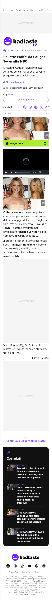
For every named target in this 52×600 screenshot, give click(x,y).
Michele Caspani (15, 82)
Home (10, 50)
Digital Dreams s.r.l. (37, 576)
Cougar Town (16, 143)
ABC (5, 113)
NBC (10, 113)
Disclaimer (39, 572)
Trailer (20, 528)
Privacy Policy (14, 572)
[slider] (23, 172)
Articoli (20, 50)
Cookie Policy (27, 572)
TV (47, 113)
